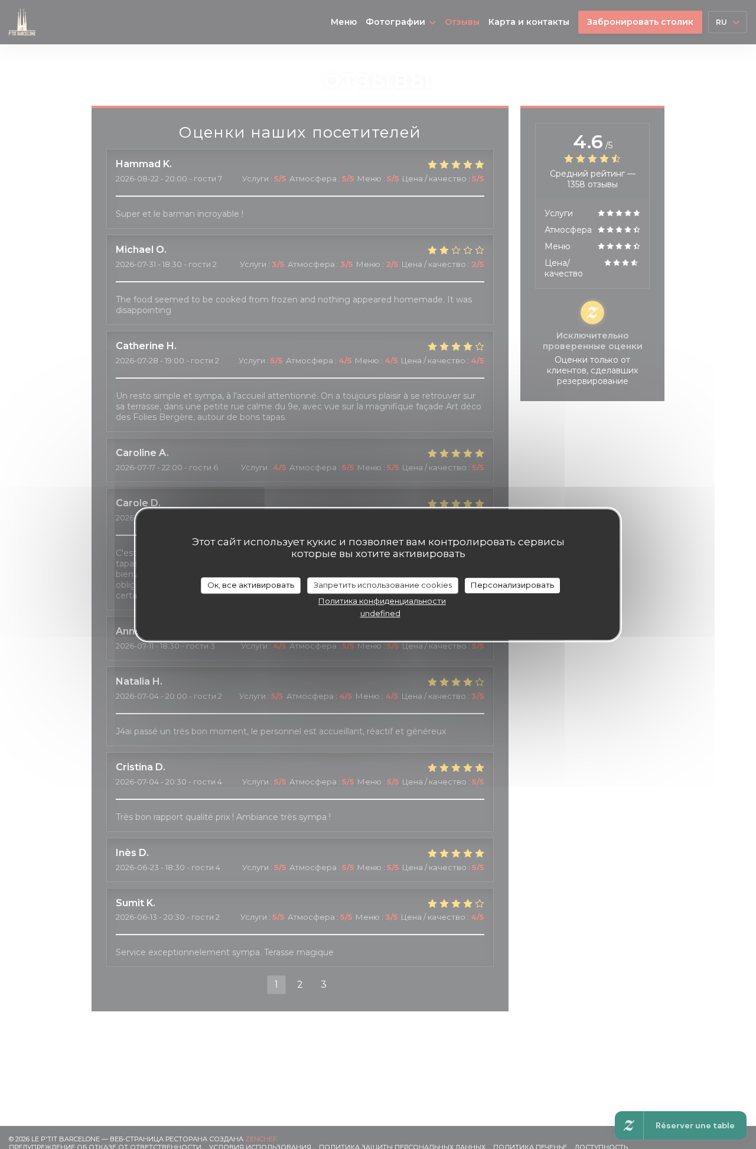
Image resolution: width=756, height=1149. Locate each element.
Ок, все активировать (250, 585)
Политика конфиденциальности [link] (382, 600)
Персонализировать (512, 585)
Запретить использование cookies (383, 585)
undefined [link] (380, 612)
